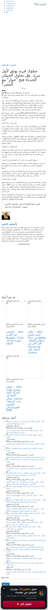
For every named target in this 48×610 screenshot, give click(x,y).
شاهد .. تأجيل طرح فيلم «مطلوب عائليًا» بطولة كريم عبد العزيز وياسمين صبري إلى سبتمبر (24, 523)
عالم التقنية (9, 8)
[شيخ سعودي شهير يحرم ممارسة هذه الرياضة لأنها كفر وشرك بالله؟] (26, 563)
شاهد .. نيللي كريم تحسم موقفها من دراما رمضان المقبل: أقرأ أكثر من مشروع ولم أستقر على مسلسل (37, 341)
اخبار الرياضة (10, 5)
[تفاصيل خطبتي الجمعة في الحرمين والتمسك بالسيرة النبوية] (26, 435)
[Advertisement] (24, 39)
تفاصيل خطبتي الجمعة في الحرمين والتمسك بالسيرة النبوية (25, 443)
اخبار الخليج (10, 1)
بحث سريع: (5, 577)
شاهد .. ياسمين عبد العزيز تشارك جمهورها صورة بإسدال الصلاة (15, 337)
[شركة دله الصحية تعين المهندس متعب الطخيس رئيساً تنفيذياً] (26, 449)
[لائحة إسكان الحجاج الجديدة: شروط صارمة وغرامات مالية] (26, 540)
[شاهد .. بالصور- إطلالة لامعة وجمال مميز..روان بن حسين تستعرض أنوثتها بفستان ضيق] (26, 422)
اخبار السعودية (11, 3)
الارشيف (13, 65)
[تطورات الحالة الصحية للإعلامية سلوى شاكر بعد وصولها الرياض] (26, 550)
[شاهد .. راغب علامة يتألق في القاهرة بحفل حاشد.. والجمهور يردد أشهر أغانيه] (26, 527)
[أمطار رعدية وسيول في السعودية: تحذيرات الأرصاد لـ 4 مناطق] (26, 460)
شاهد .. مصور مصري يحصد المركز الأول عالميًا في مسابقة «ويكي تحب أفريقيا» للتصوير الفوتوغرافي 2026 (14, 398)
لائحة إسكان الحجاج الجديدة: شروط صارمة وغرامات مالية (25, 547)
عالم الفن (9, 10)
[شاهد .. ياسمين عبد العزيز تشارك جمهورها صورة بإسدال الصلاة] (26, 487)
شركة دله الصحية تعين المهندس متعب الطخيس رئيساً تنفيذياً (25, 457)
